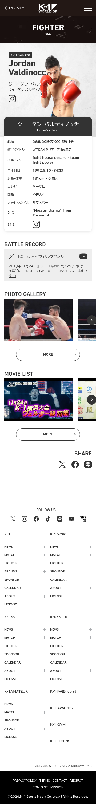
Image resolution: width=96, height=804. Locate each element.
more (59, 355)
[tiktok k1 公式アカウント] (48, 519)
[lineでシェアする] (88, 464)
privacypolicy (25, 780)
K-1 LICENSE (61, 740)
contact (60, 780)
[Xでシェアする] (62, 464)
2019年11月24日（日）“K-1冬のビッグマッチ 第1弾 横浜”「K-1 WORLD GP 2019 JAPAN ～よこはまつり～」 (48, 270)
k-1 (63, 691)
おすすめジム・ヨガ (46, 766)
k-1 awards (61, 707)
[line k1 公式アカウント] (60, 519)
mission (56, 787)
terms (44, 780)
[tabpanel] (38, 320)
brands (10, 571)
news (8, 546)
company (40, 787)
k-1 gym (58, 724)
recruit (76, 780)
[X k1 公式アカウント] (13, 519)
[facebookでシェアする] (75, 464)
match (9, 554)
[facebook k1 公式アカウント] (36, 519)
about (9, 596)
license (10, 604)
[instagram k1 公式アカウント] (24, 519)
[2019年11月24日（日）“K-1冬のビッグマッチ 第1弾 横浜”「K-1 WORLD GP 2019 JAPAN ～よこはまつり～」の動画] (83, 256)
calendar (12, 588)
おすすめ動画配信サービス (76, 766)
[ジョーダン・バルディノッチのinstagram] (12, 98)
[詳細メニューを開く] (88, 8)
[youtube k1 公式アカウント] (71, 519)
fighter (11, 563)
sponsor (11, 579)
